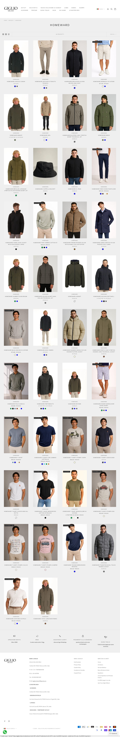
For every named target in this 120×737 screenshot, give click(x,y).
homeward (18, 20)
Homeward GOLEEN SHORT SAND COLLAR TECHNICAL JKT (45, 297)
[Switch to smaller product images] (6, 34)
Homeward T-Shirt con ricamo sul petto (16, 512)
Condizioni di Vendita (79, 670)
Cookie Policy (77, 667)
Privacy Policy (77, 665)
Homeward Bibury (16, 135)
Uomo (66, 7)
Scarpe (81, 7)
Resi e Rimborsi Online (103, 670)
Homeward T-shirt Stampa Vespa (74, 457)
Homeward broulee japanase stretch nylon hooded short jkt (16, 189)
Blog (54, 10)
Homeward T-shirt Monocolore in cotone (75, 512)
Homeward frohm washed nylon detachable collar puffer (74, 243)
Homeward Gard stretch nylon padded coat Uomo (104, 243)
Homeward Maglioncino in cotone (16, 350)
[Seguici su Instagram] (9, 721)
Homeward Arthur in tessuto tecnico (45, 82)
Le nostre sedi (74, 10)
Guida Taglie (44, 10)
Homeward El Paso (74, 189)
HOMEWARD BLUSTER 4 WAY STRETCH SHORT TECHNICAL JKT (75, 136)
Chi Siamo (62, 10)
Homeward (16, 79)
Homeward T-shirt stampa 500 (103, 511)
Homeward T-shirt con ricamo (104, 457)
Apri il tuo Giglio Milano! (104, 683)
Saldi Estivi (33, 7)
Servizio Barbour (102, 667)
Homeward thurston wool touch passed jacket (104, 565)
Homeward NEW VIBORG (45, 350)
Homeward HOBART (74, 296)
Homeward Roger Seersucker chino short (103, 404)
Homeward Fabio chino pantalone (104, 189)
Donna (74, 7)
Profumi (34, 10)
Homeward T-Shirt (16, 457)
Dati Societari (77, 662)
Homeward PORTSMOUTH (45, 404)
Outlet (23, 7)
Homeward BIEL (45, 135)
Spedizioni (100, 673)
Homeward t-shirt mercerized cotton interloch (45, 512)
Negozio (11, 20)
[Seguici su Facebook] (5, 721)
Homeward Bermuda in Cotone (104, 81)
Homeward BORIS (104, 135)
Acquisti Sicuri (77, 673)
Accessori (24, 10)
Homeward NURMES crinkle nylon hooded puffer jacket (74, 351)
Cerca (99, 662)
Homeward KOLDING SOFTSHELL (103, 296)
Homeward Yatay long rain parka (45, 618)
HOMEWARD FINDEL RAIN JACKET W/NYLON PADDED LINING (16, 243)
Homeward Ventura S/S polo (16, 618)
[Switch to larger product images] (3, 34)
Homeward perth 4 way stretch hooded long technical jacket (104, 351)
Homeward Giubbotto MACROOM (16, 296)
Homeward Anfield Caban (16, 81)
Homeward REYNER (74, 404)
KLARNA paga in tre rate (104, 680)
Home (5, 20)
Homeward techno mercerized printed (74, 565)
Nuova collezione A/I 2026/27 (51, 7)
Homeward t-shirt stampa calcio (16, 565)
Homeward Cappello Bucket (45, 189)
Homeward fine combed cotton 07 (45, 242)
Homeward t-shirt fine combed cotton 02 (45, 458)
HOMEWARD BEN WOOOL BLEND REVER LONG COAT (75, 82)
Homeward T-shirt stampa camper (45, 565)
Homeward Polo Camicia (16, 404)
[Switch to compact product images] (8, 34)
